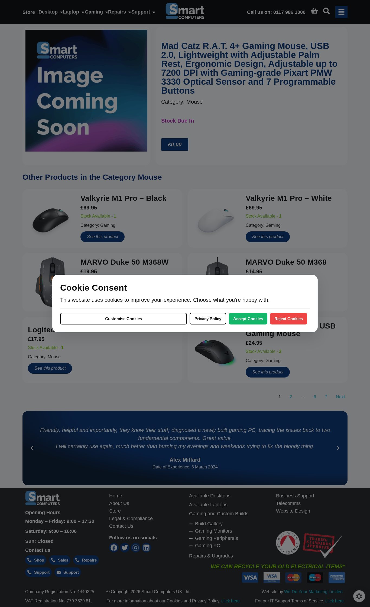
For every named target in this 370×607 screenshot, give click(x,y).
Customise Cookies (123, 318)
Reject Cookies (288, 318)
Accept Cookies (248, 318)
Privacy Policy (207, 318)
